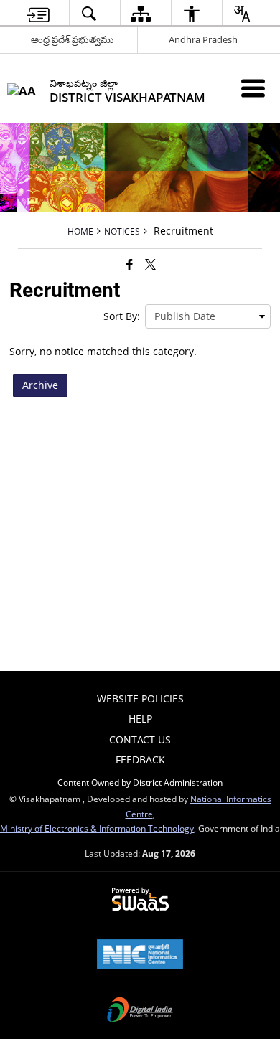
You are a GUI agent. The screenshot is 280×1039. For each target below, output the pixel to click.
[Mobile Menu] (253, 87)
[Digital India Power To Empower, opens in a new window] (140, 1011)
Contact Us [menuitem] (140, 739)
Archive (40, 385)
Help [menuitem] (140, 718)
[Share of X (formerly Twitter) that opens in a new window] (150, 264)
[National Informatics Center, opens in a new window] (140, 955)
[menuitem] (38, 13)
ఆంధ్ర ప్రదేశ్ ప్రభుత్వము (72, 39)
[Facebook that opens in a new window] (130, 264)
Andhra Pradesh (203, 39)
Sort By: (121, 316)
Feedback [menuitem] (140, 759)
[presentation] (208, 316)
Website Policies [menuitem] (140, 698)
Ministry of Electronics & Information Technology (97, 828)
